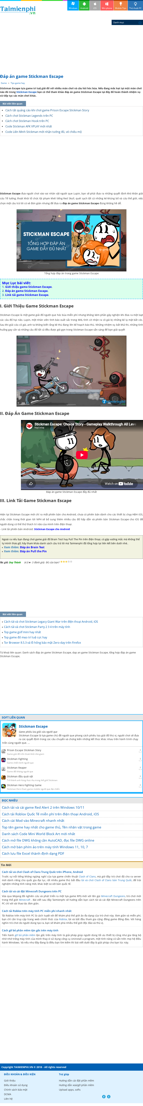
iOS (95, 8)
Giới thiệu (10, 1080)
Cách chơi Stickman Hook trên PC (27, 121)
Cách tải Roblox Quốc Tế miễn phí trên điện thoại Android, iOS (50, 814)
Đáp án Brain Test (32, 547)
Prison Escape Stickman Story (24, 750)
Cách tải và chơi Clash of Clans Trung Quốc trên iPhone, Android (42, 872)
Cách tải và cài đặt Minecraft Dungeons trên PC (32, 891)
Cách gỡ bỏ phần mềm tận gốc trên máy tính (30, 930)
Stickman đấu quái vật (20, 776)
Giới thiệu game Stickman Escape (28, 287)
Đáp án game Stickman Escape (26, 291)
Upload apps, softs (70, 1089)
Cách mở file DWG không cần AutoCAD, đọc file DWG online (48, 840)
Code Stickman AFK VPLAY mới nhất (28, 126)
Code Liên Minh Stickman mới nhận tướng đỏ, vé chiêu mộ (43, 132)
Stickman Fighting (17, 759)
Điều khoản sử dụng (16, 1085)
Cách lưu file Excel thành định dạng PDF (33, 853)
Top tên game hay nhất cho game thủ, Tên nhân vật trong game (51, 827)
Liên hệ (8, 1098)
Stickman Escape (26, 92)
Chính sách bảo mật (15, 1089)
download (18, 10)
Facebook (104, 1096)
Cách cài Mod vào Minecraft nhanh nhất (33, 820)
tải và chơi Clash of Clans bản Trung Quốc (106, 880)
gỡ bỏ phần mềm (25, 935)
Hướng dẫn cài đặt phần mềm (76, 1080)
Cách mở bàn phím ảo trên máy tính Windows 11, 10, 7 (45, 847)
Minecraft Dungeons (113, 896)
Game (4, 83)
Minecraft (24, 899)
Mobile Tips (120, 8)
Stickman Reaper (17, 767)
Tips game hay (18, 83)
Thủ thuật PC (135, 8)
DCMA (7, 1094)
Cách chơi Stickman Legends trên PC (29, 116)
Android (84, 8)
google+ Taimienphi (108, 1096)
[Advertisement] (71, 45)
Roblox (63, 919)
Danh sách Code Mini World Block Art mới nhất (38, 834)
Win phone (107, 8)
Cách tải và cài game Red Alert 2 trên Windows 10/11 (43, 807)
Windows (73, 8)
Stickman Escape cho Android (52, 529)
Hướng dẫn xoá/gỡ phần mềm (76, 1085)
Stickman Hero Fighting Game (24, 785)
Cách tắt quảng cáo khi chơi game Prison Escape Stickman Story (47, 110)
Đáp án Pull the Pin (33, 551)
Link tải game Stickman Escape (26, 295)
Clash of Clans (87, 876)
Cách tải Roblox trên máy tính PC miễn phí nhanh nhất (37, 911)
